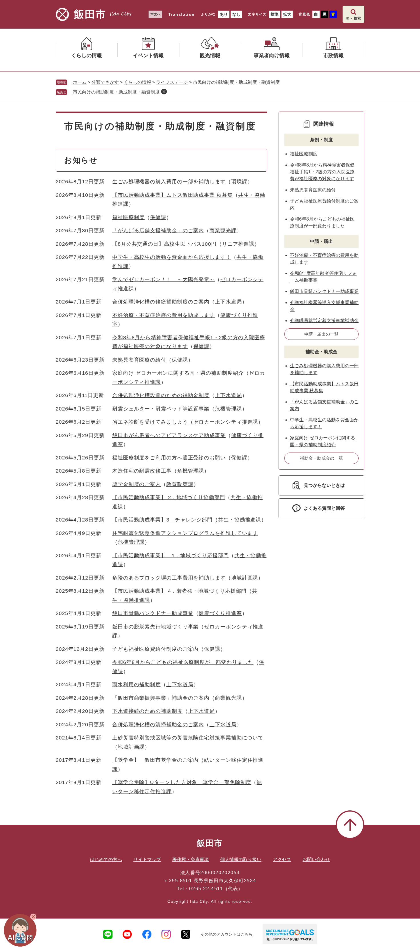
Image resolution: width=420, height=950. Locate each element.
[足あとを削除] (164, 91)
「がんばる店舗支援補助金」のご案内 (158, 230)
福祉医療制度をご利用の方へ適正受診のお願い (169, 458)
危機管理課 (228, 409)
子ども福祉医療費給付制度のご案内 (155, 649)
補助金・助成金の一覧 (321, 458)
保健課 (158, 217)
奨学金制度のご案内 (136, 484)
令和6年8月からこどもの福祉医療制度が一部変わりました (182, 662)
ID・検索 (353, 18)
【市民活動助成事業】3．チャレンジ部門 (162, 520)
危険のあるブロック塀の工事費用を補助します (169, 578)
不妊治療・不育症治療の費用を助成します (163, 315)
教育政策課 (179, 484)
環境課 (239, 182)
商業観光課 (223, 230)
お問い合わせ (316, 859)
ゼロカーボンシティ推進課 (225, 422)
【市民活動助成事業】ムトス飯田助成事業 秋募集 (172, 195)
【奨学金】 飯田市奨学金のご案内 (155, 760)
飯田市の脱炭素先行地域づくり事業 (155, 627)
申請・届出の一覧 (321, 334)
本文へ (155, 14)
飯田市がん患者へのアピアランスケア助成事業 (169, 435)
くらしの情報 (137, 82)
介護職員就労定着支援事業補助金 (324, 320)
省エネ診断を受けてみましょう (150, 422)
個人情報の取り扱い (240, 859)
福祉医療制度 (128, 217)
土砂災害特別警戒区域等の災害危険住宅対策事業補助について (187, 738)
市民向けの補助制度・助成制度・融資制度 (116, 92)
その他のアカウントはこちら (227, 934)
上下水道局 (228, 302)
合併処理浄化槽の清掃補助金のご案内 (158, 724)
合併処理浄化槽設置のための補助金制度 (160, 395)
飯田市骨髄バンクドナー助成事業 (152, 613)
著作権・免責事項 (190, 859)
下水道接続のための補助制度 (147, 711)
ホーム (80, 82)
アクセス (282, 859)
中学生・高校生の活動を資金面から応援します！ (171, 257)
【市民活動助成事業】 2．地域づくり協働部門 (168, 497)
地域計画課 (244, 578)
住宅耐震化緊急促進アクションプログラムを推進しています (185, 533)
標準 (275, 14)
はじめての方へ (106, 859)
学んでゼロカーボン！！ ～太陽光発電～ (163, 279)
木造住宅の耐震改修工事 (142, 471)
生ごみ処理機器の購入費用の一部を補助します (169, 182)
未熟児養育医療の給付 (139, 360)
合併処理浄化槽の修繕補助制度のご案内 (160, 302)
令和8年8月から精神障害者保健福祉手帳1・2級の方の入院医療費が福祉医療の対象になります (322, 171)
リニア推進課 (238, 244)
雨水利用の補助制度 (136, 684)
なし (236, 14)
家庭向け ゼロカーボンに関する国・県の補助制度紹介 (178, 373)
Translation (181, 14)
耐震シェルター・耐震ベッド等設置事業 (160, 409)
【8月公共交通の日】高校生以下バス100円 (164, 244)
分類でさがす (105, 82)
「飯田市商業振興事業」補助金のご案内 (160, 698)
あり (224, 14)
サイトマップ (147, 859)
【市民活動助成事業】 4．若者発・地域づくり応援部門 (179, 591)
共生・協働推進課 (239, 520)
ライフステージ (172, 82)
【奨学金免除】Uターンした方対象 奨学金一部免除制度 (181, 782)
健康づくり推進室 (220, 613)
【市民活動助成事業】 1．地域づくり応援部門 (170, 555)
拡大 (287, 14)
